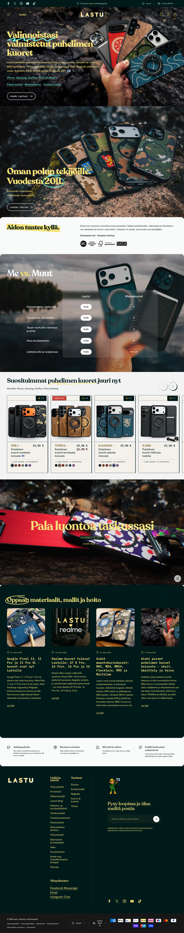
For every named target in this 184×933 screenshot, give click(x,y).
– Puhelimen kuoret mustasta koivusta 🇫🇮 (20, 450)
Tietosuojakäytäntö (27, 924)
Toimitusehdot (57, 813)
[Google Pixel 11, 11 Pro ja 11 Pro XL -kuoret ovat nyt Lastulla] (26, 627)
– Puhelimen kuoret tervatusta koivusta (65, 450)
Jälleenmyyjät (57, 796)
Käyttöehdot (40, 924)
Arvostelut (55, 791)
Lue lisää (10, 705)
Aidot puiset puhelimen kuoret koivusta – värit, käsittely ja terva (157, 664)
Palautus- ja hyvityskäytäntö (58, 807)
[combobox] (148, 3)
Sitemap (54, 867)
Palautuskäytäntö (13, 924)
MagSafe (75, 794)
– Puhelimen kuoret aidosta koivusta (107, 450)
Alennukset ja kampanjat (57, 841)
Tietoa (74, 806)
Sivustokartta (57, 851)
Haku (53, 847)
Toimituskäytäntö (53, 924)
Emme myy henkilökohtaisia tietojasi (59, 859)
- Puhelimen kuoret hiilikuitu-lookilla (151, 450)
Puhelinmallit (78, 789)
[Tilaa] (156, 819)
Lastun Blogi (56, 801)
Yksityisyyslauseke (60, 818)
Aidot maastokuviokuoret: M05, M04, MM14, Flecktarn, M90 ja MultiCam (112, 666)
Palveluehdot (57, 822)
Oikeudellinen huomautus (16, 927)
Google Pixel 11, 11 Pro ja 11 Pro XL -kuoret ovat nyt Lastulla (24, 664)
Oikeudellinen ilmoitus (57, 829)
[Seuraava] (173, 386)
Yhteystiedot (57, 787)
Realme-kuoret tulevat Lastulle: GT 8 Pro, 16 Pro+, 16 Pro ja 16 (71, 662)
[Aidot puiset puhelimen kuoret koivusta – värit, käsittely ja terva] (160, 627)
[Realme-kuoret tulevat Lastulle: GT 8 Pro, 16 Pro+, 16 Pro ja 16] (71, 627)
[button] (177, 578)
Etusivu (75, 784)
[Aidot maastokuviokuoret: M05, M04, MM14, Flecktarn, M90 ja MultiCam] (115, 627)
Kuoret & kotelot (75, 800)
